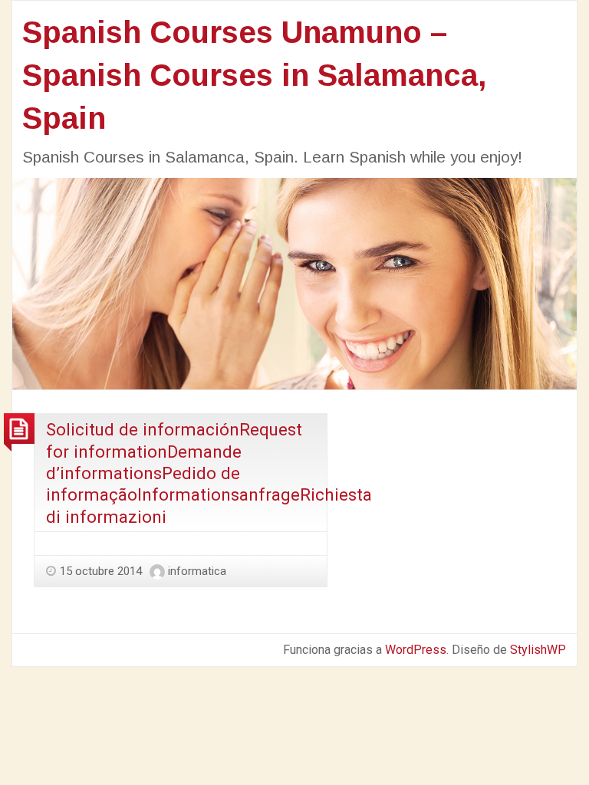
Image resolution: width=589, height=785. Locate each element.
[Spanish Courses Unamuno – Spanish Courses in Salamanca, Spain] (294, 282)
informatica (197, 571)
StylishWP (538, 649)
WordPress (415, 649)
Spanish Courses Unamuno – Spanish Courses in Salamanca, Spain (254, 75)
